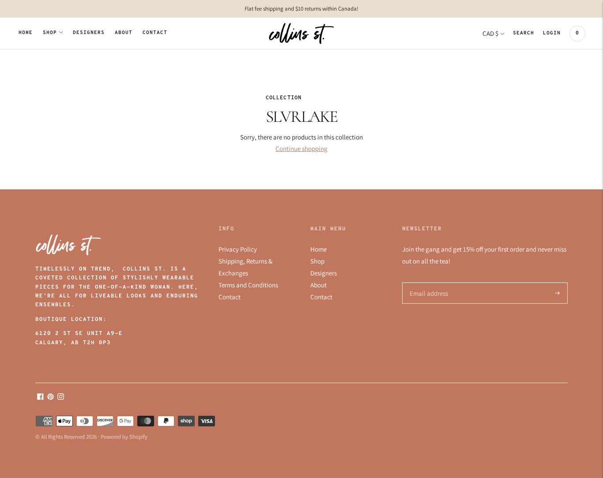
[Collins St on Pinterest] (50, 397)
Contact (155, 32)
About (123, 32)
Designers (89, 32)
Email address (427, 282)
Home (26, 32)
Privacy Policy (238, 249)
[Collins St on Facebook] (40, 397)
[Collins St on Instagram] (60, 397)
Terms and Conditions (248, 285)
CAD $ (490, 33)
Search (523, 33)
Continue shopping (301, 148)
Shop (50, 32)
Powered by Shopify (124, 436)
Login (552, 33)
